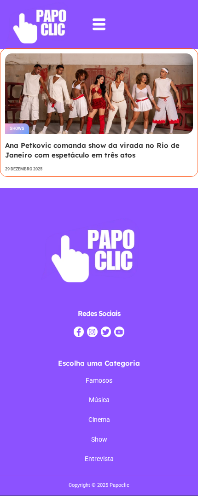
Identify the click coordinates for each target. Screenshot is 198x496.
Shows (17, 128)
